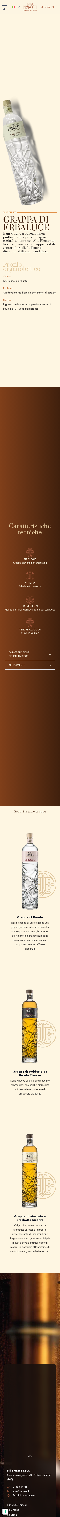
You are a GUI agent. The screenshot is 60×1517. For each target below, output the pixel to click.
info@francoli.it (21, 1491)
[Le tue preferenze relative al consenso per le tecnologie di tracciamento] (5, 1512)
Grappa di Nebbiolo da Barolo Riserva (30, 1073)
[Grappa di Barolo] (30, 872)
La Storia (12, 1515)
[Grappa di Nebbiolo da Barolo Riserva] (30, 1026)
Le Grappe (13, 1510)
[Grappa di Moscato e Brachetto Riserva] (30, 1171)
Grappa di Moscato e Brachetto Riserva (30, 1218)
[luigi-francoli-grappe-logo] (30, 7)
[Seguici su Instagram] (10, 1495)
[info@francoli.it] (10, 1491)
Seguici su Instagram (24, 1495)
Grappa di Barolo (30, 917)
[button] (4, 7)
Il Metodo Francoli (17, 1505)
